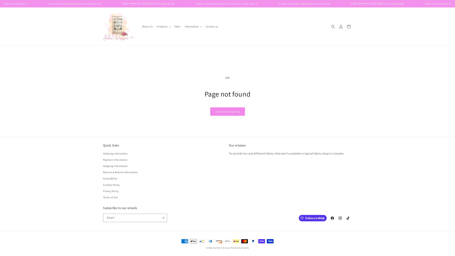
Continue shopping (228, 111)
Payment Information (115, 159)
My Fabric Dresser (221, 248)
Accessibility (110, 178)
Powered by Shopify (240, 248)
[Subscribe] (163, 218)
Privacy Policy (111, 191)
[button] (163, 26)
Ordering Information (115, 153)
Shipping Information (115, 166)
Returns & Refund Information (120, 172)
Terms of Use (110, 197)
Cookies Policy (111, 184)
